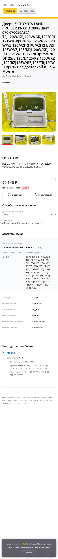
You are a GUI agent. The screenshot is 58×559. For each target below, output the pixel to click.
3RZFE (14, 403)
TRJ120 (33, 400)
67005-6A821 (26, 397)
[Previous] (7, 112)
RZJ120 (27, 400)
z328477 (45, 397)
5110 (12, 397)
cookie (24, 543)
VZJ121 (45, 400)
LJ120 (22, 400)
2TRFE (19, 403)
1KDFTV (5, 403)
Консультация (45, 195)
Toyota (10, 352)
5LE (10, 403)
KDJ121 (17, 400)
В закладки (17, 195)
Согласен (29, 552)
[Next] (51, 112)
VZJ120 (39, 400)
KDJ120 (11, 400)
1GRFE (51, 400)
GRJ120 (51, 397)
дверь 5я (5, 397)
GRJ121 (5, 400)
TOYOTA (18, 397)
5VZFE (25, 403)
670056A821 (36, 397)
